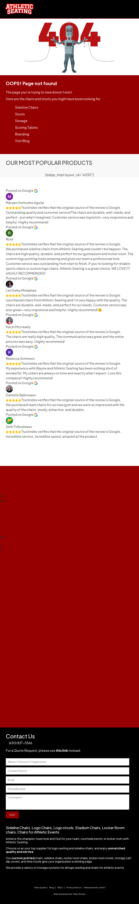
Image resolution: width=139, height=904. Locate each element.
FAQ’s (60, 887)
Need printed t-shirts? (94, 887)
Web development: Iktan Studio (69, 894)
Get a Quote (40, 887)
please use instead (59, 750)
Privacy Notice (73, 887)
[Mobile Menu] (132, 6)
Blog (51, 887)
